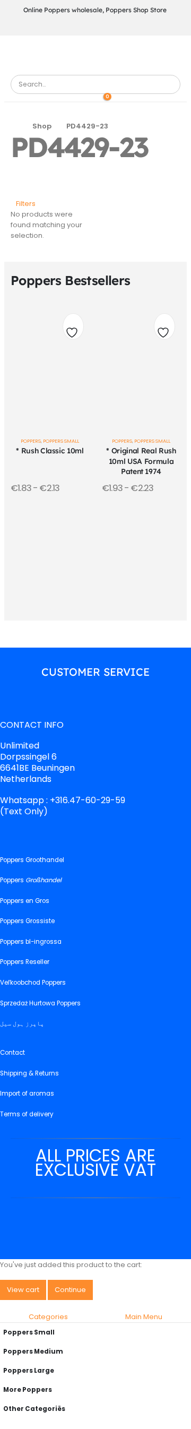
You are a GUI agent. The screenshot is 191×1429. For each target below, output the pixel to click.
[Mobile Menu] (94, 54)
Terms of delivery (27, 1114)
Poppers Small (61, 440)
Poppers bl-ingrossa (31, 941)
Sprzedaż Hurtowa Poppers (40, 1003)
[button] (23, 204)
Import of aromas (27, 1094)
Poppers (31, 440)
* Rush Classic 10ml (49, 450)
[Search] (168, 84)
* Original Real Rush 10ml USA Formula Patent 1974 (141, 461)
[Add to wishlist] (73, 329)
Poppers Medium (33, 1351)
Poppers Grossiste (27, 921)
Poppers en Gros (24, 901)
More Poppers (27, 1389)
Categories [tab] (48, 1317)
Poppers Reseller (24, 962)
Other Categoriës (34, 1409)
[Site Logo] (40, 69)
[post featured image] (50, 361)
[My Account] (87, 99)
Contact (12, 1053)
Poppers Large (28, 1370)
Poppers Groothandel (32, 860)
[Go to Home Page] (14, 126)
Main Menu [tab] (143, 1317)
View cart (23, 1290)
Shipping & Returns (29, 1073)
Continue (70, 1290)
